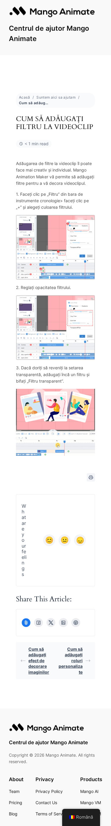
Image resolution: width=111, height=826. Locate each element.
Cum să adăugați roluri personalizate (71, 661)
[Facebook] (38, 622)
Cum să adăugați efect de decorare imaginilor (38, 661)
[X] (50, 622)
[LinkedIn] (63, 622)
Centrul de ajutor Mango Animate (48, 742)
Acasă (24, 97)
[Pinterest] (75, 622)
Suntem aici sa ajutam (55, 97)
